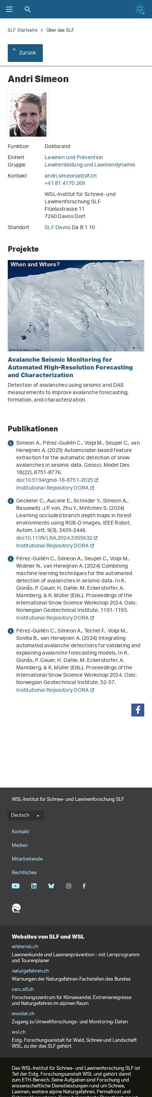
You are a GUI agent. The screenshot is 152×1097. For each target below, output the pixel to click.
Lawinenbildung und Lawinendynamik (90, 165)
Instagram (68, 886)
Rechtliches (24, 873)
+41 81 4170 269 (65, 183)
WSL (16, 908)
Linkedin (34, 886)
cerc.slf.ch (23, 990)
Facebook (84, 886)
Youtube (16, 886)
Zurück (27, 53)
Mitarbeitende (27, 859)
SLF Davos (58, 228)
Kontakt (20, 832)
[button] (137, 710)
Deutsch (20, 815)
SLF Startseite (23, 30)
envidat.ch (23, 1014)
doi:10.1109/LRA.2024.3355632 (54, 538)
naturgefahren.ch (30, 971)
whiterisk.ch (25, 947)
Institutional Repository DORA (52, 488)
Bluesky (51, 886)
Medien (20, 845)
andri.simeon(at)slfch (71, 176)
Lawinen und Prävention (74, 158)
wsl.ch (18, 1032)
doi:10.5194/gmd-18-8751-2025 (54, 480)
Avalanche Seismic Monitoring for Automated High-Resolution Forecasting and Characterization (70, 367)
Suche (27, 9)
